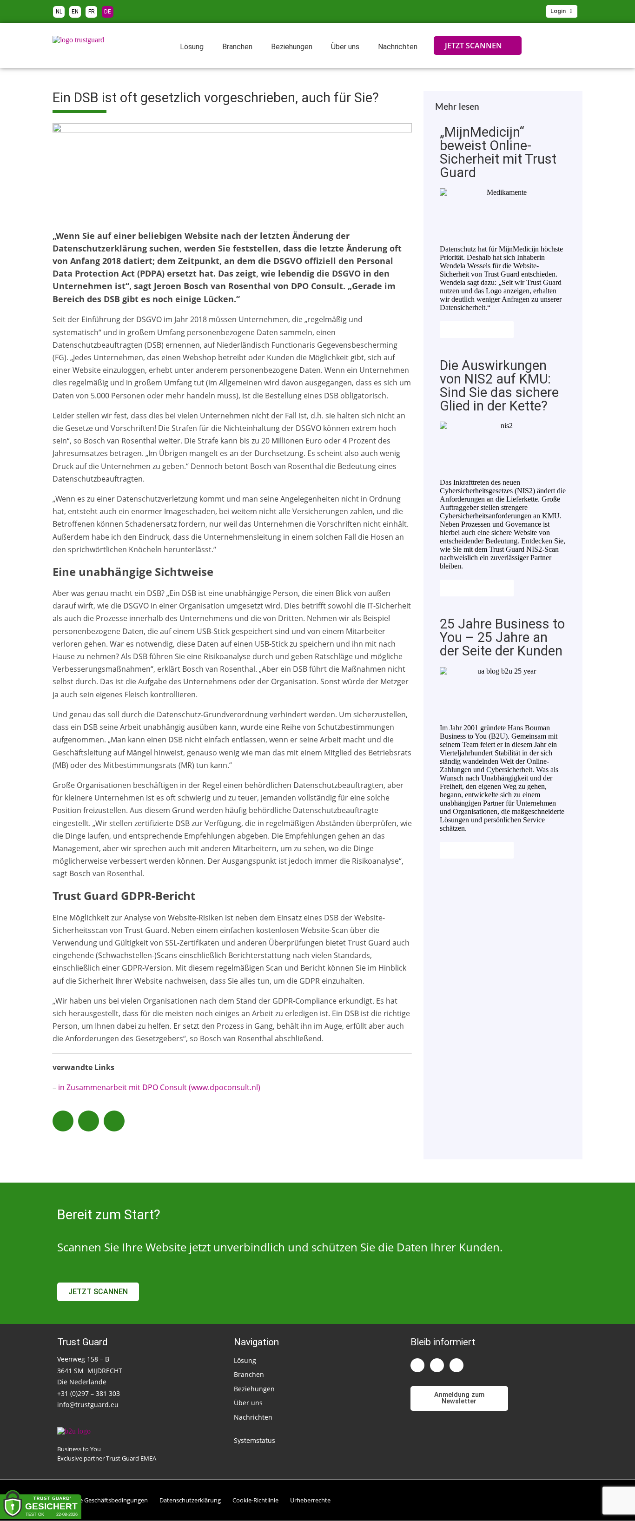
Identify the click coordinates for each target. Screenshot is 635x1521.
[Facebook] (456, 1365)
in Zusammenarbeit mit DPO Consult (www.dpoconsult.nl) (159, 1087)
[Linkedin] (417, 1365)
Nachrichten (397, 46)
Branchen (237, 46)
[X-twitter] (437, 1365)
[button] (63, 1121)
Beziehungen (291, 46)
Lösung (192, 46)
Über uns (345, 46)
